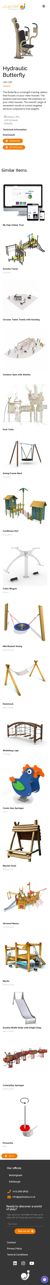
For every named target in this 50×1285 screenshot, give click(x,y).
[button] (45, 1280)
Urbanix (7, 86)
